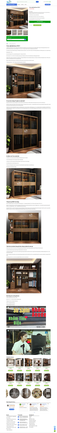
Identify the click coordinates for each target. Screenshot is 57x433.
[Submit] (37, 2)
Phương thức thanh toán (32, 420)
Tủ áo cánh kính (10, 46)
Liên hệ (25, 4)
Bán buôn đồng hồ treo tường (33, 425)
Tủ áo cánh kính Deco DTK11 (46, 368)
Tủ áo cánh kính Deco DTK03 (46, 382)
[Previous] (7, 18)
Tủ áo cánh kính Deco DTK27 (19, 382)
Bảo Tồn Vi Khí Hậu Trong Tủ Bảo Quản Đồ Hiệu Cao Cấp (23, 425)
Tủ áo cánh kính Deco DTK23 (28, 382)
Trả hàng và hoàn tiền (32, 424)
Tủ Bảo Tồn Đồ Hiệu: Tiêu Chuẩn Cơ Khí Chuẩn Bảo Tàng (24, 422)
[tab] (7, 44)
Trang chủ (18, 4)
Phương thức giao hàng (32, 421)
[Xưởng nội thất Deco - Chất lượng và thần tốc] (11, 2)
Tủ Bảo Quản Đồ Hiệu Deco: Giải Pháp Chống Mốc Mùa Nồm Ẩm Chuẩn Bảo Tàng (24, 420)
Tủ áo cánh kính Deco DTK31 (37, 368)
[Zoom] (7, 28)
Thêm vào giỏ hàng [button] (10, 370)
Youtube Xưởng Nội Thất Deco (10, 304)
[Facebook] (55, 426)
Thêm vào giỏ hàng (37, 25)
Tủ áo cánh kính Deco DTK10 (10, 382)
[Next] (26, 18)
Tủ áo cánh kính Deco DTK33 (28, 368)
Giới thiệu (22, 4)
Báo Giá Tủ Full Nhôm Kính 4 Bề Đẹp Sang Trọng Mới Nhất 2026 (24, 417)
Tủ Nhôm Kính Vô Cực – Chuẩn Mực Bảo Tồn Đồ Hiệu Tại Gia (24, 427)
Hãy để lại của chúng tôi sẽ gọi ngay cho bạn (17, 37)
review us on (11, 409)
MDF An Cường (15, 201)
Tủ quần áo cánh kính (14, 6)
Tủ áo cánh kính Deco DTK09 (10, 368)
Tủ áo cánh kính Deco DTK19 (37, 382)
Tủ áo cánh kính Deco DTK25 (19, 368)
